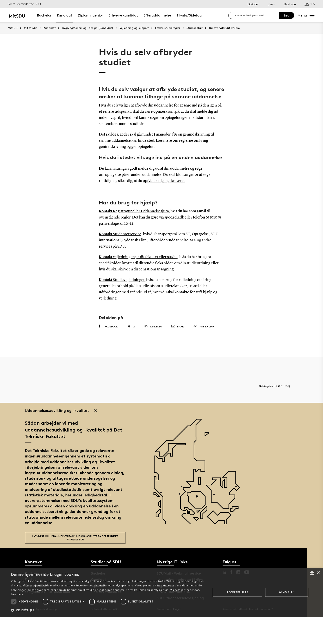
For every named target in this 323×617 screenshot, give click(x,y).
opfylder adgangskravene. (164, 181)
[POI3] (191, 514)
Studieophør (195, 27)
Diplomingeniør (90, 15)
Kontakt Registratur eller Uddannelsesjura (134, 211)
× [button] (318, 573)
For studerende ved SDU (24, 4)
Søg (286, 15)
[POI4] (198, 498)
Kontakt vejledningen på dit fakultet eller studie (138, 257)
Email (180, 326)
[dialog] (161, 592)
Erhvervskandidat (123, 15)
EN (313, 4)
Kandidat (64, 15)
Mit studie (30, 27)
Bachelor (44, 15)
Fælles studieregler (167, 27)
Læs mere (17, 594)
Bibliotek (253, 4)
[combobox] (312, 573)
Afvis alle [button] (286, 592)
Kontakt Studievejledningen (122, 280)
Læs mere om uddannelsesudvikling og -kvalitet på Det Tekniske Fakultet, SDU (75, 537)
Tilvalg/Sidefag (189, 15)
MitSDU (13, 27)
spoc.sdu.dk (174, 217)
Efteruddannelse (157, 15)
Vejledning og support (134, 27)
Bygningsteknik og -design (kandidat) (87, 27)
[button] (108, 610)
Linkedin (156, 326)
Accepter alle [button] (237, 592)
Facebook (111, 326)
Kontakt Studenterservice (120, 234)
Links (271, 4)
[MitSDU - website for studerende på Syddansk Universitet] (17, 15)
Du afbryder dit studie (224, 27)
